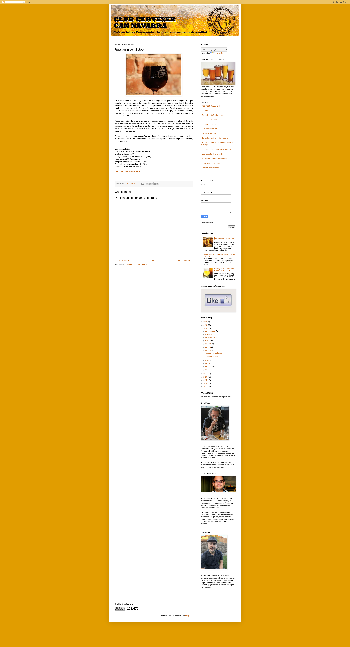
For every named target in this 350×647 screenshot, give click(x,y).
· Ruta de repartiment (209, 129)
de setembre (210, 337)
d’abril (207, 360)
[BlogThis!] (149, 183)
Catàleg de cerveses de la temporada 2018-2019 (224, 270)
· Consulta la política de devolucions (214, 138)
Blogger (188, 616)
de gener (208, 370)
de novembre (210, 331)
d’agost (208, 341)
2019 (205, 325)
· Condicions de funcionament (212, 115)
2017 (205, 374)
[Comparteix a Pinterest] (157, 183)
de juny (208, 347)
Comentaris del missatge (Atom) (138, 264)
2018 (205, 328)
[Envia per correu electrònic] (147, 183)
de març (208, 363)
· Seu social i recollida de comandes (214, 159)
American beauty (211, 356)
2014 (205, 383)
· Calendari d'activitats (209, 133)
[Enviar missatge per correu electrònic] (142, 183)
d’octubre (209, 334)
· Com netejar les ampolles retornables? (216, 149)
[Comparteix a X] (152, 183)
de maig (208, 350)
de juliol (208, 344)
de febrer (208, 367)
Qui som (204, 110)
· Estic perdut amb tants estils (212, 154)
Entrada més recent (123, 261)
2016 (205, 377)
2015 (205, 380)
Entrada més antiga (185, 261)
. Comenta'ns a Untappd (210, 168)
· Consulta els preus (208, 124)
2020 (205, 322)
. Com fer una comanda (209, 120)
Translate (219, 53)
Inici (153, 261)
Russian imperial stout (213, 353)
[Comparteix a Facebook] (154, 183)
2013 (205, 387)
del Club (211, 106)
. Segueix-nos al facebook (210, 163)
